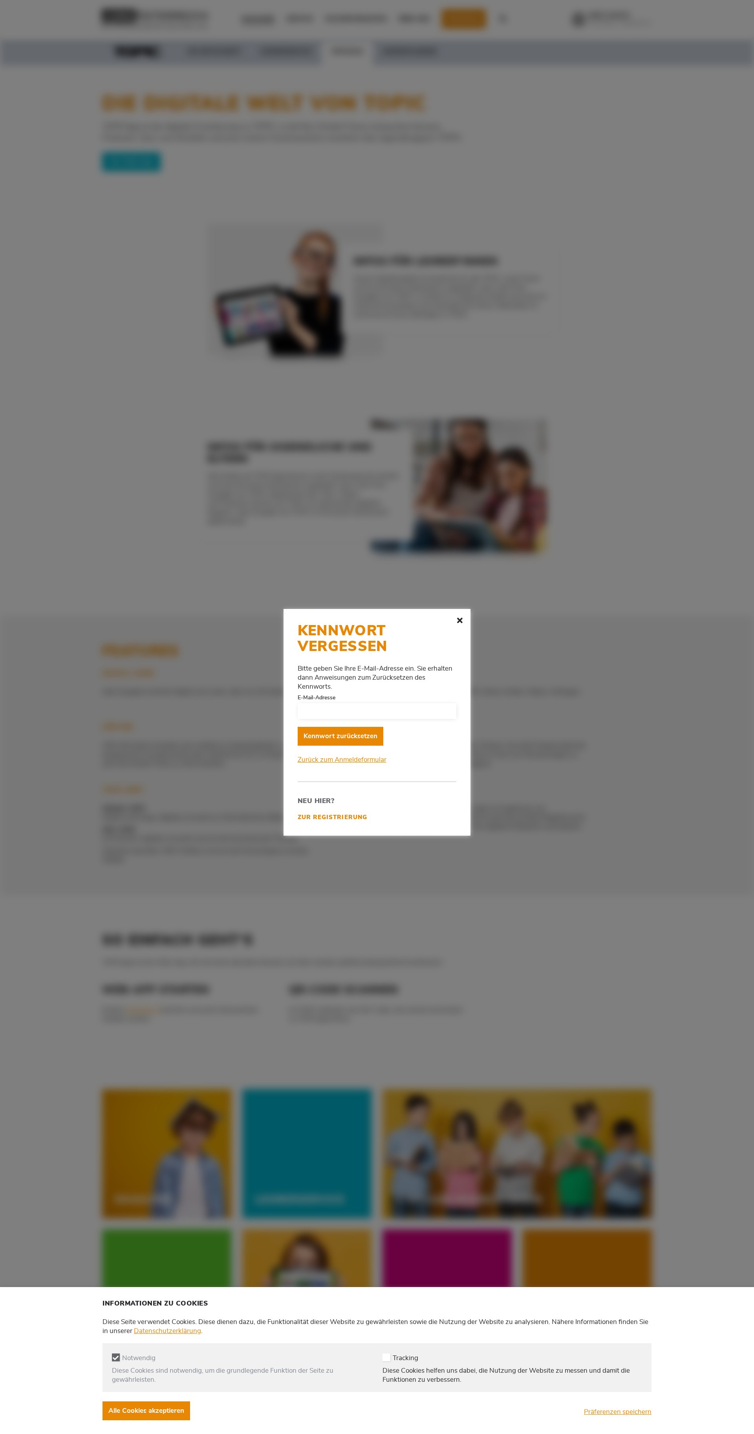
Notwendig (139, 1358)
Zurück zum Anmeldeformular (342, 759)
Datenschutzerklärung (167, 1331)
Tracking (405, 1358)
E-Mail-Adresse (316, 697)
